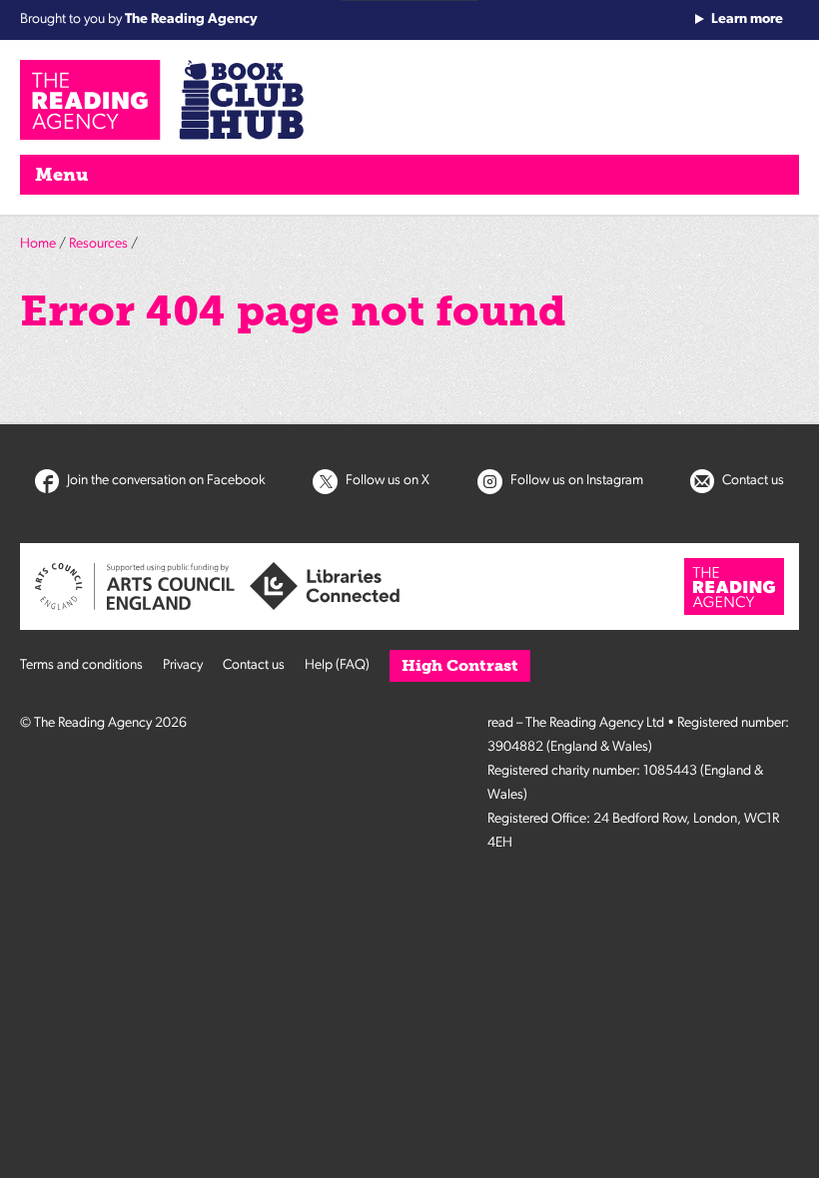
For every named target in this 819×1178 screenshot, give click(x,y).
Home (38, 244)
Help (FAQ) (337, 665)
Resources (98, 244)
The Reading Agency (191, 19)
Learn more (747, 19)
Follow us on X (386, 480)
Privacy (183, 665)
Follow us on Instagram (575, 480)
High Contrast (460, 665)
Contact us (751, 480)
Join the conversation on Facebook (165, 480)
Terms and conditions (81, 665)
